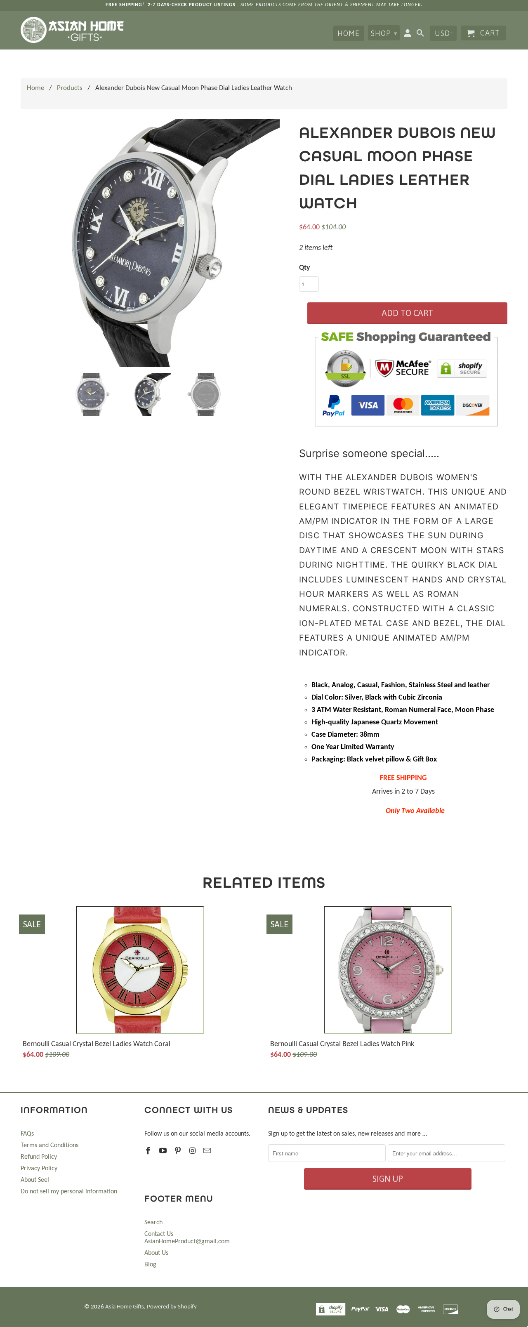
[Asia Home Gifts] (72, 30)
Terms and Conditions (49, 1145)
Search (153, 1222)
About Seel (35, 1180)
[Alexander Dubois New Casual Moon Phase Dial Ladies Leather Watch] (156, 243)
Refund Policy (39, 1157)
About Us (156, 1253)
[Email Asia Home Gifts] (207, 1151)
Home (348, 33)
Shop (384, 33)
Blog (150, 1264)
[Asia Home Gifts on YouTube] (163, 1151)
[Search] (421, 34)
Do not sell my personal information (69, 1191)
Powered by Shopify (172, 1307)
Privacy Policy (39, 1168)
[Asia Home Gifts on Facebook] (148, 1151)
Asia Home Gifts (124, 1307)
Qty (304, 268)
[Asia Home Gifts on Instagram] (193, 1151)
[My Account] (408, 34)
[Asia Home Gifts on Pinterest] (178, 1151)
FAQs (27, 1134)
